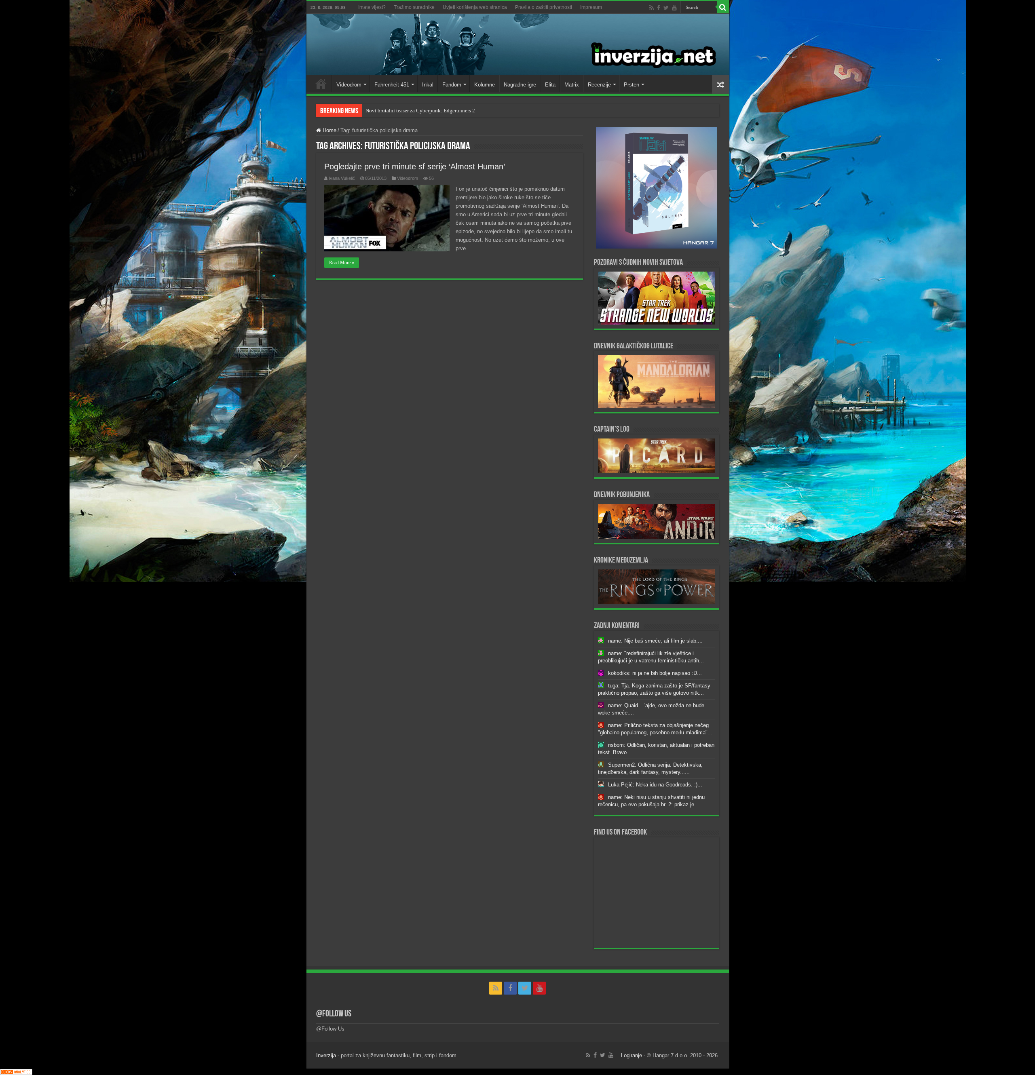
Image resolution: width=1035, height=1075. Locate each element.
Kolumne (484, 85)
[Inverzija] (517, 44)
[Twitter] (666, 8)
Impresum (591, 7)
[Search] (723, 7)
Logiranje (631, 1055)
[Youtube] (674, 8)
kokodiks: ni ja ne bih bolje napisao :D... (655, 673)
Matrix (571, 85)
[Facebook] (658, 8)
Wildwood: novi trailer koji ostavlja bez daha (415, 111)
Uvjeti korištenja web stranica (475, 7)
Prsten (631, 85)
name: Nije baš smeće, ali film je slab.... (655, 641)
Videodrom (348, 85)
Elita (550, 85)
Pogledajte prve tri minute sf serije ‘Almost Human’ (414, 166)
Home (321, 83)
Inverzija (326, 1055)
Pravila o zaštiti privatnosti (543, 7)
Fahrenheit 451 (391, 85)
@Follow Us (333, 1014)
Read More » (341, 263)
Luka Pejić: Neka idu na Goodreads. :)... (655, 785)
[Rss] (651, 8)
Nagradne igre (520, 85)
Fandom (451, 85)
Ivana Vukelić (342, 178)
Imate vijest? (372, 7)
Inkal (427, 85)
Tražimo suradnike (414, 7)
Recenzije (599, 85)
